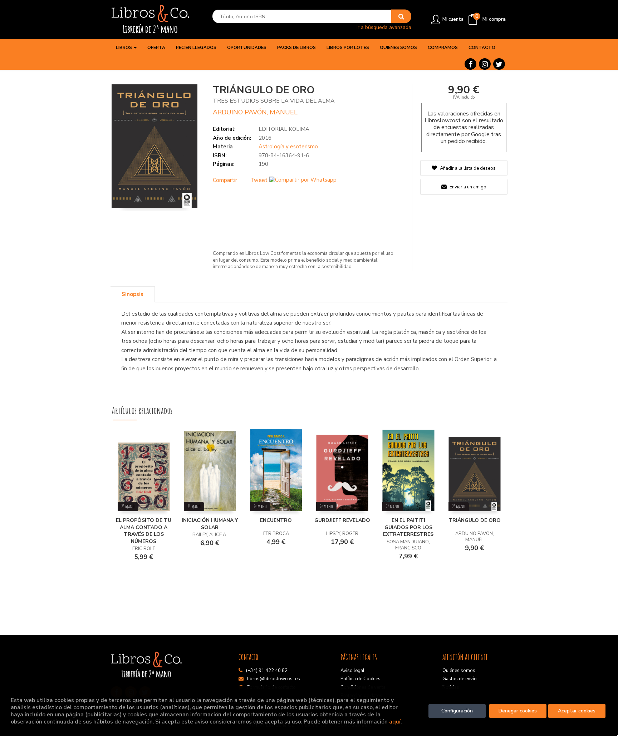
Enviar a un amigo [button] (467, 187)
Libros (124, 47)
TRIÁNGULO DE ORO (474, 520)
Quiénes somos (458, 670)
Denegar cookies (518, 710)
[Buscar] (401, 16)
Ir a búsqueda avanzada (384, 27)
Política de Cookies (360, 679)
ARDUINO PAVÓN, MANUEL (255, 112)
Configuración (457, 710)
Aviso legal (352, 670)
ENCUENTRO (276, 520)
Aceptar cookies (576, 710)
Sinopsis (132, 294)
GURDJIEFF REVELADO (342, 520)
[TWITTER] (499, 64)
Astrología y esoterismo (288, 146)
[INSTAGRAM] (485, 64)
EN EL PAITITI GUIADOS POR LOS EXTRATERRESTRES (408, 527)
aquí (395, 721)
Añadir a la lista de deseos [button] (468, 168)
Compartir (225, 180)
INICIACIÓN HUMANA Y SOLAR (210, 524)
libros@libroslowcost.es (273, 679)
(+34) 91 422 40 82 (267, 670)
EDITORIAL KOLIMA (284, 129)
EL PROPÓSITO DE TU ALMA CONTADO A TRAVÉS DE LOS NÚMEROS (143, 531)
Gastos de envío (459, 679)
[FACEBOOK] (470, 64)
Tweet (259, 180)
